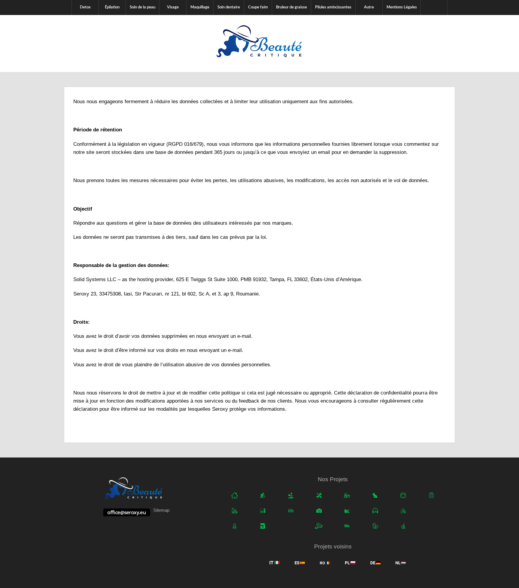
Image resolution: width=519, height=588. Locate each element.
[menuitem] (85, 7)
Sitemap (161, 510)
